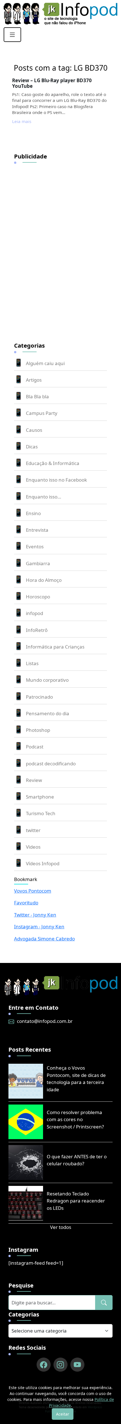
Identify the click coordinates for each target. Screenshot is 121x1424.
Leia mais (21, 121)
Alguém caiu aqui (45, 363)
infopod (34, 613)
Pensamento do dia (47, 713)
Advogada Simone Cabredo (44, 938)
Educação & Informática (52, 463)
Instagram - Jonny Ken (39, 926)
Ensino (33, 513)
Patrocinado (39, 697)
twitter (33, 830)
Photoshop (38, 730)
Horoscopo (38, 596)
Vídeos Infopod (42, 863)
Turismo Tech (40, 813)
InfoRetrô (37, 630)
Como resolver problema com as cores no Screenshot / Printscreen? (75, 1119)
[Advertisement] (56, 249)
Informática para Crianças (55, 646)
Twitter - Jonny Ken (35, 914)
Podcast (34, 746)
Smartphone (40, 796)
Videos (33, 847)
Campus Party (41, 413)
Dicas (32, 446)
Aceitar (62, 1414)
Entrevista (37, 530)
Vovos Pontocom (32, 891)
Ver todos (60, 1227)
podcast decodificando (51, 763)
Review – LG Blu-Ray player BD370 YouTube (52, 83)
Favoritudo (26, 902)
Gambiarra (38, 563)
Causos (34, 430)
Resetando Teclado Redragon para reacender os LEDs (76, 1200)
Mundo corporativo (47, 680)
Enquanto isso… (43, 496)
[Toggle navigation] (12, 34)
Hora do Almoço (44, 580)
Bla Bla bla (37, 396)
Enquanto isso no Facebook (56, 480)
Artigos (34, 380)
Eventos (35, 546)
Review (34, 780)
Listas (32, 663)
